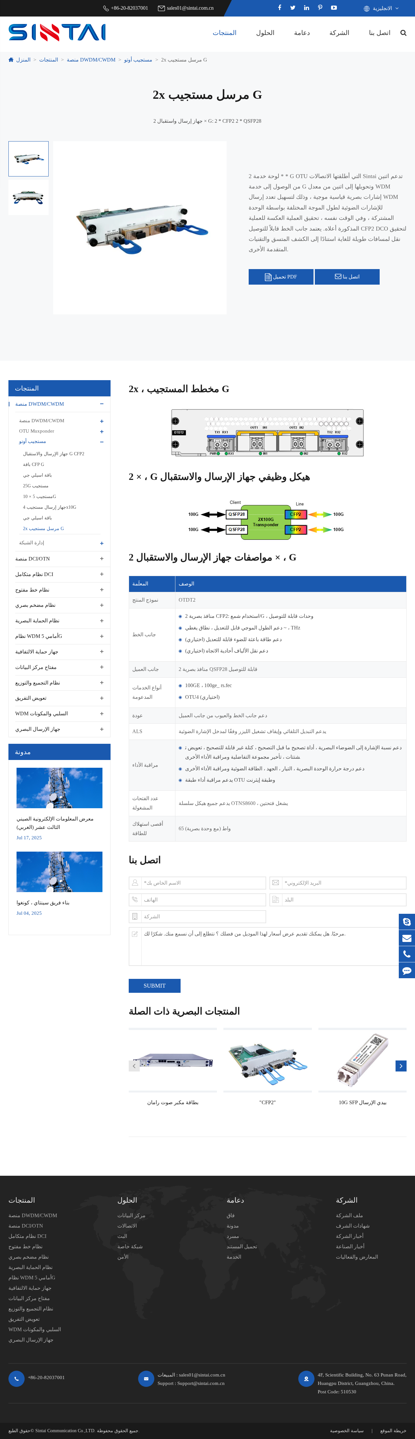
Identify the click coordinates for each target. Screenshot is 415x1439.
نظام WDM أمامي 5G (38, 636)
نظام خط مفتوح (32, 589)
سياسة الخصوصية (347, 1430)
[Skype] (407, 922)
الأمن (122, 1257)
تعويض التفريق (30, 698)
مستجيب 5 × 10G (39, 496)
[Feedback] (407, 970)
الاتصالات (127, 1226)
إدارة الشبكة (31, 542)
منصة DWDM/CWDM (91, 59)
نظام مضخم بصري (35, 605)
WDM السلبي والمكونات (41, 713)
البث (122, 1236)
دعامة (302, 32)
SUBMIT (155, 985)
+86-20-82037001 (129, 8)
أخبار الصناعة (350, 1246)
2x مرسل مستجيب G (184, 59)
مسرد (233, 1236)
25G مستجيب (36, 485)
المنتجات (225, 32)
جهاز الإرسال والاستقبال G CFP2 (53, 453)
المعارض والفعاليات (357, 1257)
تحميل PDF (284, 276)
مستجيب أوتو (138, 59)
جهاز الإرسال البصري (37, 729)
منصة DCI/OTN (32, 558)
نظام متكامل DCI (34, 574)
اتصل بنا (380, 32)
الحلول (265, 32)
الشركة (339, 32)
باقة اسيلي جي (37, 474)
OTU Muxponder (36, 430)
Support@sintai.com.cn (201, 1383)
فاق (231, 1215)
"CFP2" (267, 1102)
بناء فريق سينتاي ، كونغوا (43, 902)
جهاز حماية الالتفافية (36, 651)
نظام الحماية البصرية (37, 620)
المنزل (23, 59)
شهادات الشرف (353, 1226)
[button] (134, 1065)
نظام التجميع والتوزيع (37, 682)
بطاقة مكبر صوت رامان (172, 1102)
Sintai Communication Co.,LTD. (65, 1430)
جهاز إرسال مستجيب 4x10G (49, 506)
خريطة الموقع (393, 1430)
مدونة (23, 751)
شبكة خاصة (130, 1246)
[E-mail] (407, 938)
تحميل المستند (242, 1246)
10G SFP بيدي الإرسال (362, 1102)
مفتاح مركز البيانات (36, 667)
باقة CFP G (33, 464)
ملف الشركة (349, 1215)
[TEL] (407, 954)
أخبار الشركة (349, 1236)
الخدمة (234, 1257)
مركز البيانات (131, 1215)
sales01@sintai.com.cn (190, 8)
